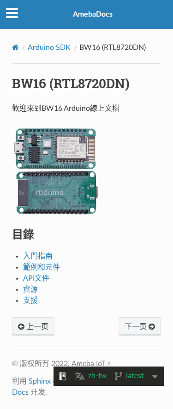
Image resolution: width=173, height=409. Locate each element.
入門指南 (38, 256)
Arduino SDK (49, 47)
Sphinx (40, 381)
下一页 (137, 327)
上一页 (36, 327)
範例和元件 (41, 267)
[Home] (15, 47)
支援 (30, 300)
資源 (30, 289)
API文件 (36, 278)
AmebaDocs (93, 14)
